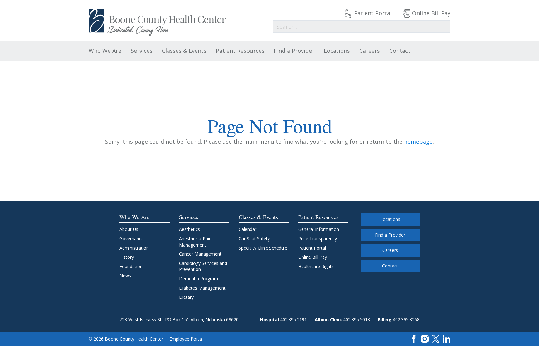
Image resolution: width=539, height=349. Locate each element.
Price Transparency (317, 239)
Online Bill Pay (431, 13)
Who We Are (105, 50)
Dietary (186, 297)
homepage (418, 141)
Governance (131, 239)
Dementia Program (198, 279)
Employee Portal (186, 339)
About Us (128, 229)
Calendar (247, 229)
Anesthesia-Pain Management (195, 242)
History (126, 257)
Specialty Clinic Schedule (263, 248)
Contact (399, 50)
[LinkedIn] (446, 339)
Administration (134, 248)
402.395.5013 (356, 319)
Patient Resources (240, 50)
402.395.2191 (293, 319)
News (125, 275)
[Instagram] (425, 339)
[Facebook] (414, 339)
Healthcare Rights (316, 266)
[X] (435, 339)
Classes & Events (184, 50)
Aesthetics (189, 229)
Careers (369, 50)
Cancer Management (200, 254)
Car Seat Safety (254, 239)
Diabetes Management (202, 288)
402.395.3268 (406, 319)
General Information (318, 229)
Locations (337, 50)
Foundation (131, 266)
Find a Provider (294, 50)
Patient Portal (373, 13)
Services (142, 50)
